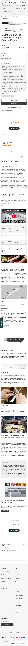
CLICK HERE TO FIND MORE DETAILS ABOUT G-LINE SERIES (14, 186)
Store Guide (17, 574)
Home (2, 16)
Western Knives (21, 5)
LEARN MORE (5, 325)
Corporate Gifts (18, 585)
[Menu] (25, 2)
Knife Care (17, 588)
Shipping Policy (18, 578)
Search (2, 591)
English (10, 632)
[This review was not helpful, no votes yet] (25, 559)
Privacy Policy (18, 605)
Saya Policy (17, 591)
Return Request (18, 608)
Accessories (7, 11)
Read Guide (5, 510)
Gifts (21, 11)
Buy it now (14, 103)
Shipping (3, 47)
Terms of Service (18, 598)
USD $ (17, 632)
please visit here (16, 412)
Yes (20, 96)
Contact (16, 612)
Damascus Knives (7, 8)
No (7, 96)
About (16, 571)
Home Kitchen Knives (21, 8)
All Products (14, 14)
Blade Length (3, 53)
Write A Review (14, 128)
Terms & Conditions (19, 595)
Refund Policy (17, 602)
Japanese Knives (7, 5)
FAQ (15, 581)
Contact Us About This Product (14, 107)
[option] (8, 29)
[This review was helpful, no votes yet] (21, 157)
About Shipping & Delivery (7, 110)
